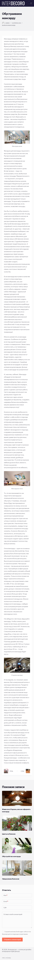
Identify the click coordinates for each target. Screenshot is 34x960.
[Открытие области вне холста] (31, 3)
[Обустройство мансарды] (17, 845)
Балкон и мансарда (8, 25)
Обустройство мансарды (11, 856)
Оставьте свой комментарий (12, 914)
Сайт (5, 907)
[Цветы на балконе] (17, 823)
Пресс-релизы (6, 957)
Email (5, 901)
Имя (5, 895)
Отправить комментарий (12, 939)
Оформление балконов (10, 879)
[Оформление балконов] (17, 868)
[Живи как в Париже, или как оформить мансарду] (17, 798)
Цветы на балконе (8, 834)
